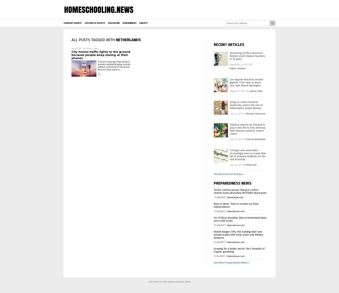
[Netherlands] (99, 16)
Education (114, 23)
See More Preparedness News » (231, 262)
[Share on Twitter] (99, 74)
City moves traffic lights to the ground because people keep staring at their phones (101, 55)
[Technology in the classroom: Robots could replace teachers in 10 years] (221, 59)
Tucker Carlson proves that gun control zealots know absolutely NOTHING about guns (240, 191)
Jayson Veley (92, 49)
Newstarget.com (235, 197)
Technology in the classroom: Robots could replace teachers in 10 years (247, 56)
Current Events (73, 23)
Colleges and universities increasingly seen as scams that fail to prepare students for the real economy (248, 155)
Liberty (143, 23)
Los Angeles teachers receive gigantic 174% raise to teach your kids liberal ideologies (246, 82)
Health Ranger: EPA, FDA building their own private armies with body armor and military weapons (238, 234)
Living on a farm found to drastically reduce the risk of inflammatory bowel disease (246, 105)
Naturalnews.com (236, 211)
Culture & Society (95, 23)
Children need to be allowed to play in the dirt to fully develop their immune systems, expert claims (247, 129)
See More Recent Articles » (229, 174)
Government (129, 23)
